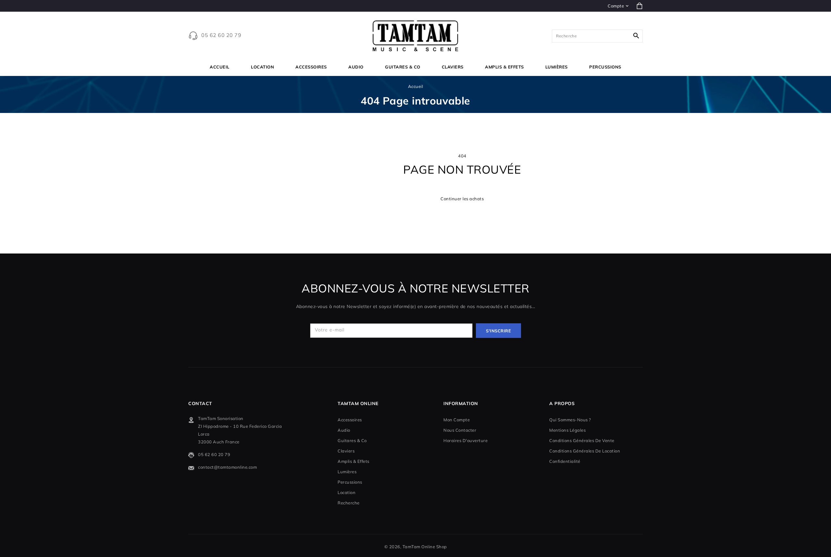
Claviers (453, 66)
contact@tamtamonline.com (227, 467)
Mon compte (456, 419)
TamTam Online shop (425, 546)
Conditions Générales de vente (581, 440)
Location (262, 66)
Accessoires (311, 66)
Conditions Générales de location (584, 450)
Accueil (415, 86)
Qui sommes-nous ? (570, 419)
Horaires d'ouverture (465, 440)
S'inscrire (498, 330)
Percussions (605, 66)
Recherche (349, 502)
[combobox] (597, 36)
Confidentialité (564, 461)
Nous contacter (459, 430)
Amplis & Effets (504, 66)
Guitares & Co (402, 66)
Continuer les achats (462, 198)
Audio (356, 66)
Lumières (556, 66)
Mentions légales (567, 430)
